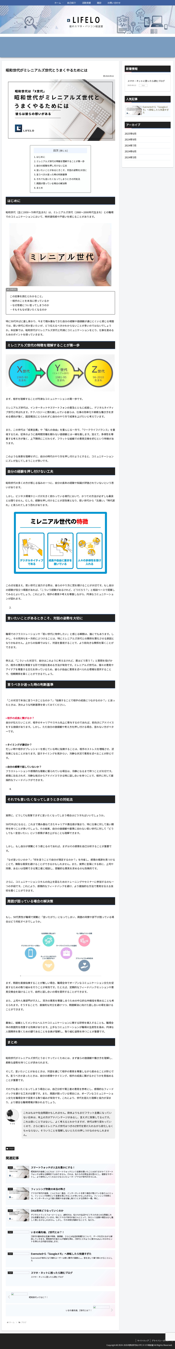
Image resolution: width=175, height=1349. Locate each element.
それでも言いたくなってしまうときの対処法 (58, 179)
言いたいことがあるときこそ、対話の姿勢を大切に (61, 170)
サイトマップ (143, 1340)
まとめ (39, 187)
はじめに (40, 156)
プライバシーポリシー (161, 1340)
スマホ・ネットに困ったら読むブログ (146, 81)
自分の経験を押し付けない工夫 (51, 165)
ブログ (11, 1148)
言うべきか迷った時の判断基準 (51, 174)
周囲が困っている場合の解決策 (51, 183)
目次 (55, 150)
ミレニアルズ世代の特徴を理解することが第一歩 (60, 161)
